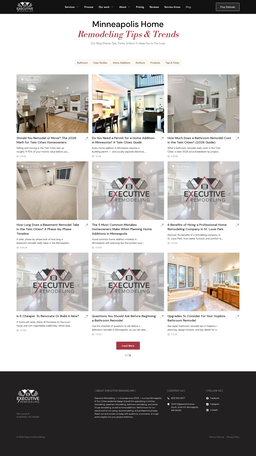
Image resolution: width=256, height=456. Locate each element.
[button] (72, 7)
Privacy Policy (233, 437)
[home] (25, 7)
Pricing (140, 6)
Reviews (154, 6)
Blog (188, 6)
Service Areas (172, 6)
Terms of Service (216, 437)
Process (88, 6)
